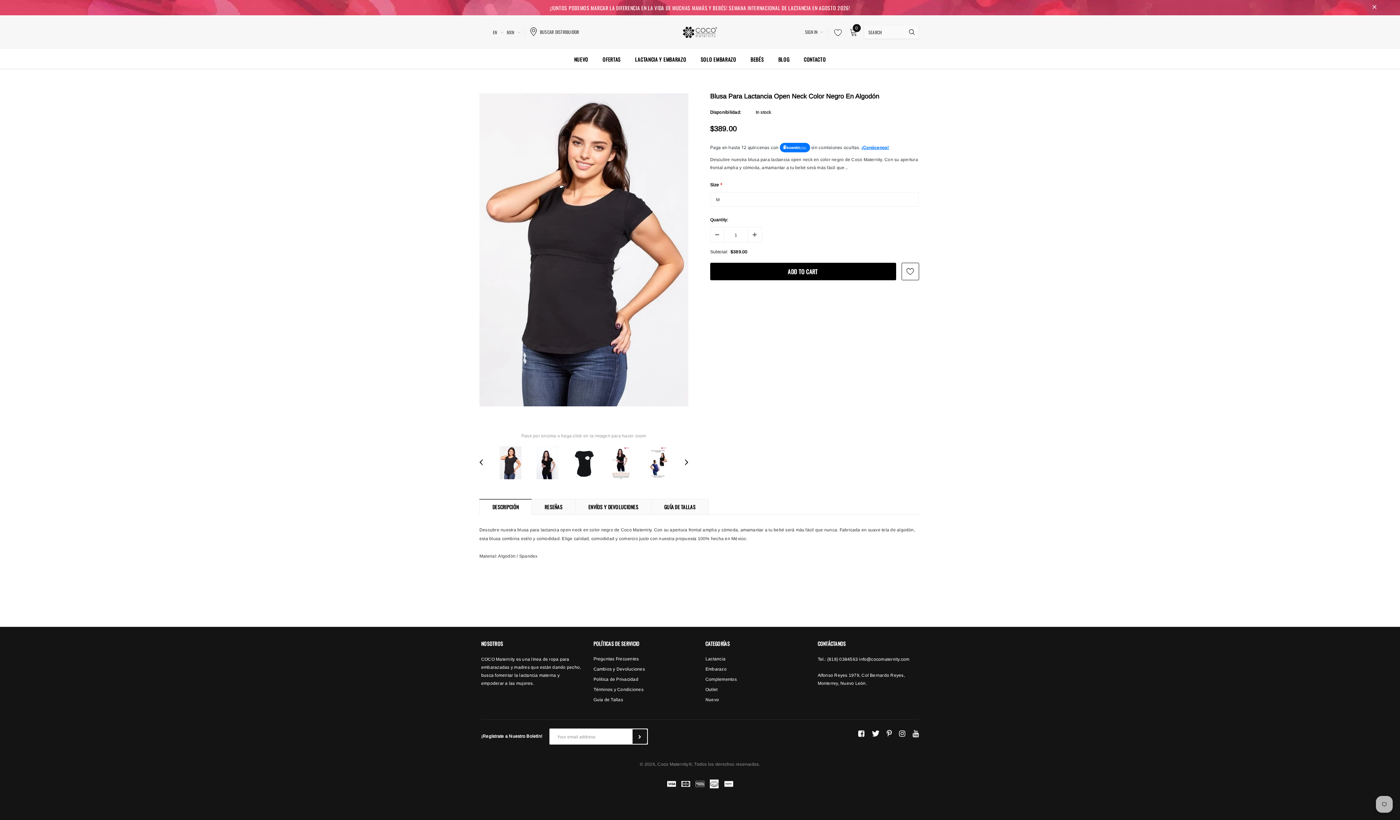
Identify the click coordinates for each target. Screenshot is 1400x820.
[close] (1374, 7)
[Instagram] (902, 733)
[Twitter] (875, 733)
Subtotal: (719, 251)
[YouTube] (916, 733)
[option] (583, 249)
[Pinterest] (889, 733)
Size (716, 184)
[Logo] (700, 31)
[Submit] (640, 736)
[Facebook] (861, 733)
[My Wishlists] (836, 32)
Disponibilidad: (726, 112)
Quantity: (719, 219)
